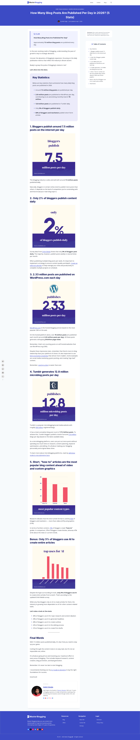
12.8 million (72, 434)
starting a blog (43, 365)
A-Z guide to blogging (58, 670)
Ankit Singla (64, 21)
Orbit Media (46, 252)
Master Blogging (62, 690)
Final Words (93, 83)
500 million (39, 427)
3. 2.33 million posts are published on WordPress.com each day (97, 63)
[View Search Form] (111, 2)
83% (71, 519)
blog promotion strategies (39, 356)
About (91, 2)
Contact (98, 2)
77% (51, 528)
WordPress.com (35, 328)
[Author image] (59, 21)
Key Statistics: (93, 49)
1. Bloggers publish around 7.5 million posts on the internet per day (98, 53)
